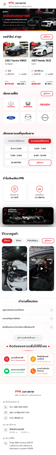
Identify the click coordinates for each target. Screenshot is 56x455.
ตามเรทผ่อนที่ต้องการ (40, 141)
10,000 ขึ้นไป (16, 162)
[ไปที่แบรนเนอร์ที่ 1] (23, 28)
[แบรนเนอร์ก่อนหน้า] (3, 19)
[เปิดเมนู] (4, 4)
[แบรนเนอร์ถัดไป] (53, 19)
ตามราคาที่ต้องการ (16, 141)
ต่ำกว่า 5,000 (16, 148)
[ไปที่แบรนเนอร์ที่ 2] (25, 28)
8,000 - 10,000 (40, 155)
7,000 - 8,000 (16, 155)
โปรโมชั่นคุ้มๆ (32, 240)
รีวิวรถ (18, 240)
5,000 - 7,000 (40, 148)
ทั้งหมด (7, 240)
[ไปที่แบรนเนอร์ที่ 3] (26, 28)
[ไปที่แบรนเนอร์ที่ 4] (27, 28)
